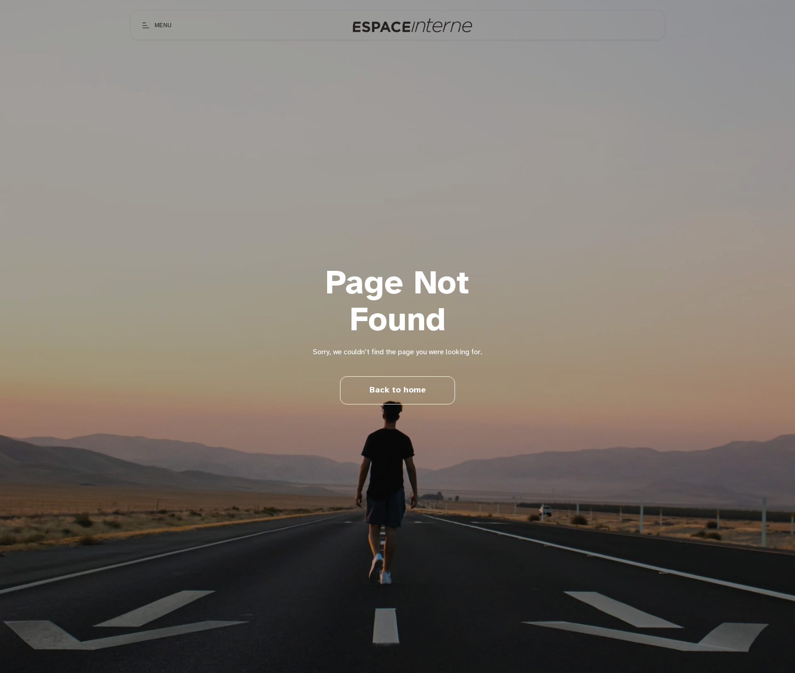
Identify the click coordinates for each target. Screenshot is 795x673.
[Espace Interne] (412, 25)
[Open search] (653, 25)
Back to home (397, 390)
